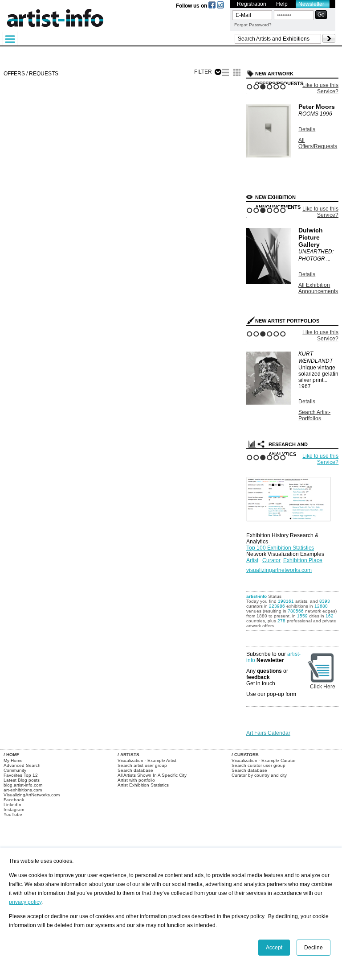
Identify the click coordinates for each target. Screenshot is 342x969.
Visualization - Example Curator (264, 760)
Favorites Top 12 (21, 775)
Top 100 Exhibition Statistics (280, 548)
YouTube (13, 814)
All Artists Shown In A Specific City (152, 775)
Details (306, 129)
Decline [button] (313, 947)
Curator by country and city (259, 775)
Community (15, 770)
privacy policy (25, 902)
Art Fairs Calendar (268, 733)
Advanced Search (22, 765)
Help (282, 4)
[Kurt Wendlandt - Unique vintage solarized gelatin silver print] (268, 403)
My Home (13, 760)
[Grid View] (236, 74)
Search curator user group (258, 765)
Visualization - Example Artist (147, 760)
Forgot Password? (253, 24)
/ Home (12, 754)
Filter (203, 72)
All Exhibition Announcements (318, 288)
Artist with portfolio (136, 780)
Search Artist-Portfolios (314, 415)
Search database (135, 770)
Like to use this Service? (320, 88)
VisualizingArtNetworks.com (32, 794)
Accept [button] (274, 947)
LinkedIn (12, 804)
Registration (251, 4)
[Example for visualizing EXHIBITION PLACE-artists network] (290, 497)
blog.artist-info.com (23, 785)
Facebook (14, 799)
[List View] (225, 74)
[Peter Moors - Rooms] (268, 156)
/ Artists (128, 754)
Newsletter (311, 4)
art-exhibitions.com (23, 789)
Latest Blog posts (22, 780)
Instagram (14, 809)
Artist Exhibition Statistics (143, 785)
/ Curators (245, 754)
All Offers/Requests (317, 143)
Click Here (322, 686)
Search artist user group (142, 765)
